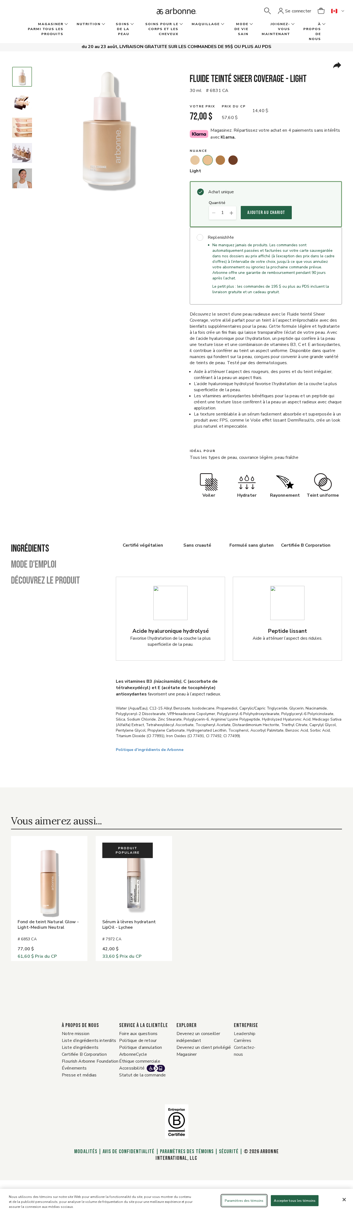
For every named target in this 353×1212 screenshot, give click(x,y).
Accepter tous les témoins (294, 1200)
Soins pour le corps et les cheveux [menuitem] (161, 29)
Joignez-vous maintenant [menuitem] (276, 29)
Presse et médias (79, 1075)
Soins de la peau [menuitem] (122, 29)
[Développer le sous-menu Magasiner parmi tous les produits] (65, 24)
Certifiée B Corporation (84, 1054)
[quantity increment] (231, 212)
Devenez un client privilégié (203, 1047)
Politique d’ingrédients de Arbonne (149, 749)
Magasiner (186, 1054)
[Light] (207, 160)
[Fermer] (344, 1200)
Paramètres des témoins (187, 1151)
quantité (217, 203)
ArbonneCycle (133, 1054)
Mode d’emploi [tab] (33, 565)
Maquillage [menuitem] (206, 24)
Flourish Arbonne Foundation (90, 1061)
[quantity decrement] (213, 212)
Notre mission (75, 1034)
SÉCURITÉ (228, 1151)
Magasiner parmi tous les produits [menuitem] (45, 29)
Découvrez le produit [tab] (45, 581)
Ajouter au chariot (266, 212)
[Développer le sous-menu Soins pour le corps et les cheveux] (180, 24)
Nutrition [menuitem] (89, 24)
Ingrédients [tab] (30, 549)
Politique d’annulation (140, 1047)
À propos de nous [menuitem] (312, 31)
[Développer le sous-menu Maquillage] (222, 24)
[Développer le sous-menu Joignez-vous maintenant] (292, 24)
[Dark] (233, 160)
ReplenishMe (221, 237)
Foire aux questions (138, 1034)
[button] (267, 11)
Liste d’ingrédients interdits (89, 1041)
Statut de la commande (142, 1075)
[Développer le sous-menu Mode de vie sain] (250, 24)
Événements (74, 1068)
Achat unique (221, 192)
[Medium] (220, 160)
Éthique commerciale (139, 1061)
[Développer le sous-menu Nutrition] (103, 24)
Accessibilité (132, 1068)
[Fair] (195, 160)
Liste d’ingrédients (80, 1047)
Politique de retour (138, 1041)
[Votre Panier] (321, 11)
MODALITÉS (85, 1151)
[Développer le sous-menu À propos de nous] (323, 24)
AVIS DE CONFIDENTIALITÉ (128, 1151)
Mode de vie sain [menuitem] (241, 29)
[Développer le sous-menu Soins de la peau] (131, 24)
